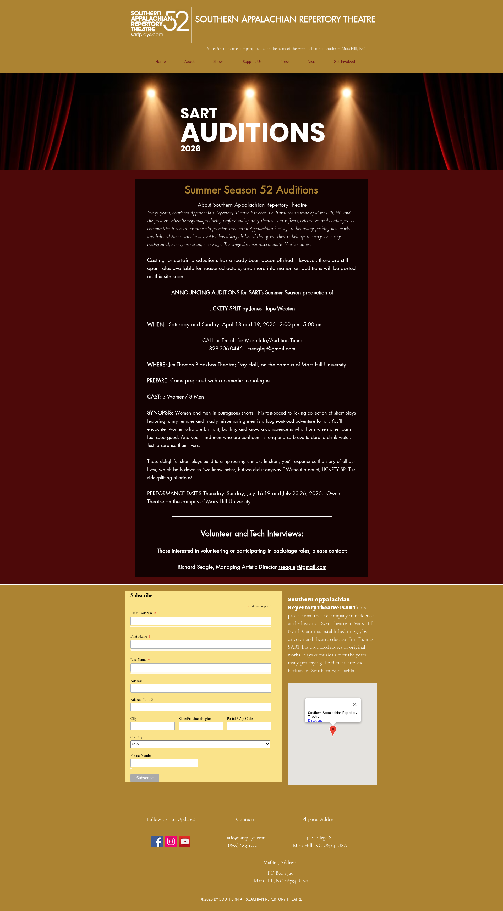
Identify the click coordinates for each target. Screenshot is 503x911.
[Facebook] (157, 841)
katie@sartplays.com (244, 838)
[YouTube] (184, 841)
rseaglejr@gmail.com (271, 348)
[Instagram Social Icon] (171, 841)
